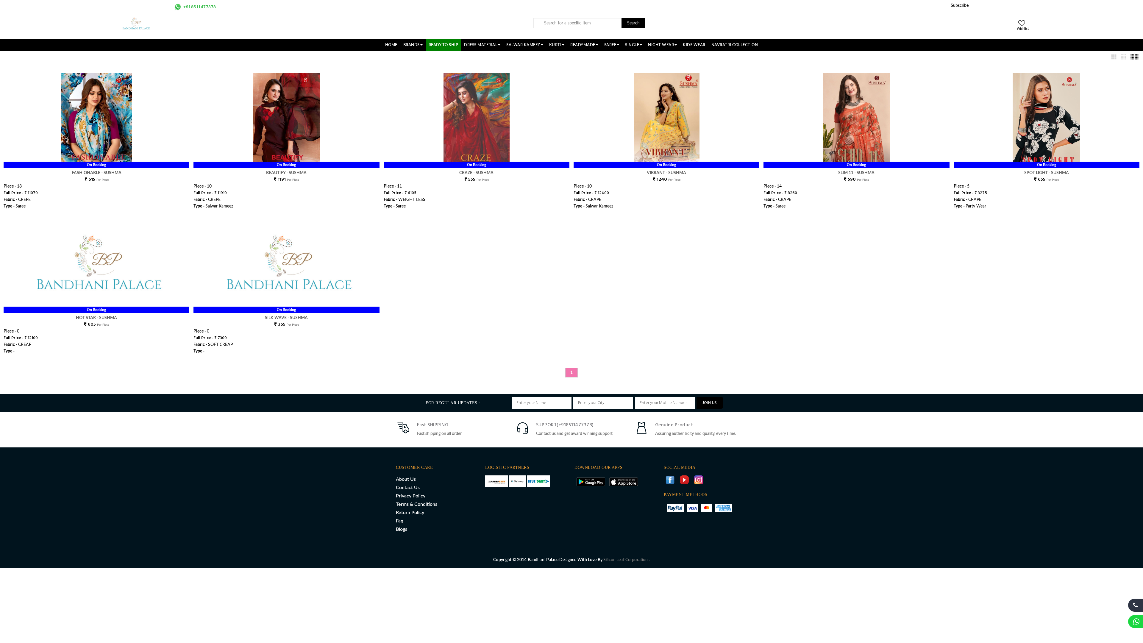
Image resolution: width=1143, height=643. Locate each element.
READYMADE (582, 45)
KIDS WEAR (694, 45)
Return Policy (410, 512)
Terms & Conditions (416, 504)
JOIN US (709, 402)
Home (391, 45)
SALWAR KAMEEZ (523, 45)
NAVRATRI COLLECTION (734, 45)
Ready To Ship (443, 45)
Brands (411, 45)
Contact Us (408, 487)
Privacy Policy (410, 496)
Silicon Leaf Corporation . (626, 560)
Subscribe (960, 6)
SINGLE (632, 45)
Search (633, 23)
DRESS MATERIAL (480, 45)
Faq (399, 521)
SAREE (610, 45)
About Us (406, 479)
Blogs (401, 529)
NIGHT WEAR (661, 45)
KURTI (555, 45)
